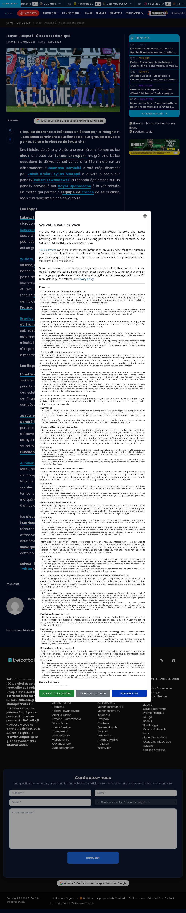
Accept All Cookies (57, 693)
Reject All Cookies (93, 693)
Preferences (129, 693)
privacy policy (86, 279)
